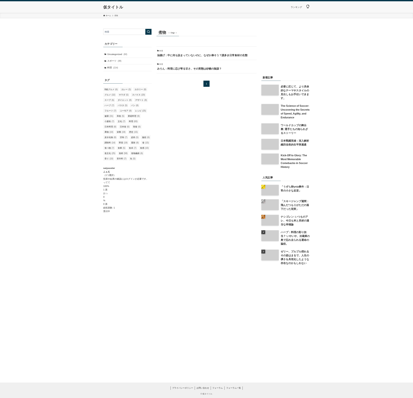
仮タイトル (113, 7)
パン (134, 105)
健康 (109, 116)
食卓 (132, 148)
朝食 (137, 126)
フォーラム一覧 (233, 388)
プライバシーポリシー (182, 388)
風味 (135, 142)
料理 (112, 67)
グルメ (110, 95)
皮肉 (134, 137)
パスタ (122, 105)
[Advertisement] (127, 267)
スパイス (138, 95)
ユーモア (125, 110)
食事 (121, 148)
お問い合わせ (202, 388)
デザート (141, 100)
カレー (126, 89)
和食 (120, 116)
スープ (109, 100)
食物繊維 (137, 153)
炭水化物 (110, 137)
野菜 (123, 142)
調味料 (110, 142)
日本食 (124, 126)
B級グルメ (111, 89)
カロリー (140, 89)
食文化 (110, 153)
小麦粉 (109, 121)
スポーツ (114, 61)
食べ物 (109, 148)
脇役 (146, 137)
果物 (109, 132)
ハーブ (109, 105)
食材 (123, 153)
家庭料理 (134, 116)
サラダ (123, 95)
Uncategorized (117, 54)
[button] (308, 7)
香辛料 (121, 158)
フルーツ (110, 110)
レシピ (140, 110)
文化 (121, 121)
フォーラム (217, 388)
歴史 (133, 132)
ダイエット (124, 100)
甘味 (123, 137)
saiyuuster (109, 168)
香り (109, 158)
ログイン (130, 179)
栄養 (121, 132)
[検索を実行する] (148, 32)
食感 (144, 148)
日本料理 (110, 126)
